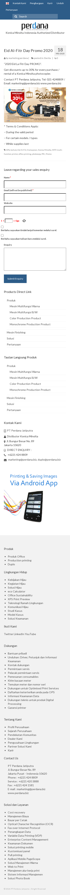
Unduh (60, 3)
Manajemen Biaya (18, 816)
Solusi (10, 338)
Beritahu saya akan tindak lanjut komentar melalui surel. (29, 230)
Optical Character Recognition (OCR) (30, 824)
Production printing (20, 560)
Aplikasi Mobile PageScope (24, 858)
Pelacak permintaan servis (23, 672)
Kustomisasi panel (19, 851)
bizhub (13, 150)
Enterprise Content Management (28, 839)
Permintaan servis (19, 669)
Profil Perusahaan (18, 727)
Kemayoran (32, 150)
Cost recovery (16, 812)
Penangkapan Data (19, 831)
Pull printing (15, 855)
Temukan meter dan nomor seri (27, 684)
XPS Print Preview (19, 599)
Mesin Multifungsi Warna (25, 306)
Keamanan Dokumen (20, 843)
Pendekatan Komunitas (22, 734)
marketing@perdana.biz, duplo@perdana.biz (34, 459)
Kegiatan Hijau (16, 583)
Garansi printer (17, 707)
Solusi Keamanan (18, 618)
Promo (49, 154)
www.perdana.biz (18, 793)
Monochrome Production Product (30, 324)
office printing (25, 154)
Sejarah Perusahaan (20, 731)
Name (7, 177)
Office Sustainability (20, 595)
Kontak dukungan (18, 665)
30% (8, 150)
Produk (11, 300)
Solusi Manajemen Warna (23, 862)
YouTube (30, 634)
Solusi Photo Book (19, 878)
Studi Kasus (15, 610)
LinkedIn (19, 634)
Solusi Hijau (15, 587)
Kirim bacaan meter (19, 680)
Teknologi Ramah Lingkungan (25, 603)
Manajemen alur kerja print (24, 870)
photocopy (36, 154)
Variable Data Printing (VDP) (25, 835)
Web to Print (16, 866)
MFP (54, 150)
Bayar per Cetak (17, 820)
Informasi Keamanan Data (23, 696)
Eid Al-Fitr (22, 150)
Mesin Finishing (16, 332)
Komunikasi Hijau (18, 606)
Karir (50, 3)
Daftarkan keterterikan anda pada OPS (31, 692)
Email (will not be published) (18, 190)
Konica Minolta (44, 150)
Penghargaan (37, 3)
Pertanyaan (12, 9)
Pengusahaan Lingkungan (23, 742)
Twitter (8, 634)
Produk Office (16, 556)
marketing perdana (18, 58)
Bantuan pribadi (17, 653)
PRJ (43, 154)
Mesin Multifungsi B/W (24, 312)
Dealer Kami (15, 738)
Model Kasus (16, 614)
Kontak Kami (19, 3)
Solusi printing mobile (21, 847)
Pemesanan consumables (23, 676)
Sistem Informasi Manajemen (25, 874)
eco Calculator (16, 591)
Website (8, 203)
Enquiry (8, 244)
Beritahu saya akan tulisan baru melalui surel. (23, 238)
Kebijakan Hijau (17, 579)
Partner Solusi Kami (20, 746)
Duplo (11, 564)
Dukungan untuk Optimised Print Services (33, 688)
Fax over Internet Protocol (24, 827)
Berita (47, 58)
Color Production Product (25, 318)
